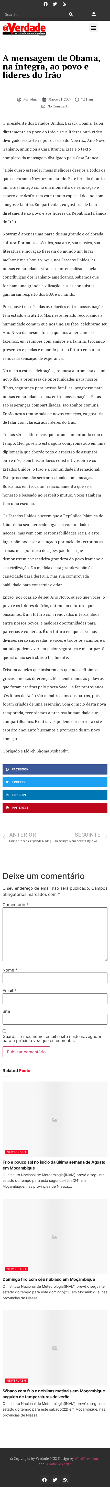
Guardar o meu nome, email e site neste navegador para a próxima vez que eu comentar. (52, 1038)
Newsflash (16, 1152)
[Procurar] (70, 14)
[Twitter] (55, 4)
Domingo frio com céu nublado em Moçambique (49, 1279)
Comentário (16, 905)
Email (9, 990)
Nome (10, 970)
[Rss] (64, 4)
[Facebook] (45, 4)
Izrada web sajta (58, 1463)
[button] (93, 27)
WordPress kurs (87, 1458)
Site (6, 1011)
